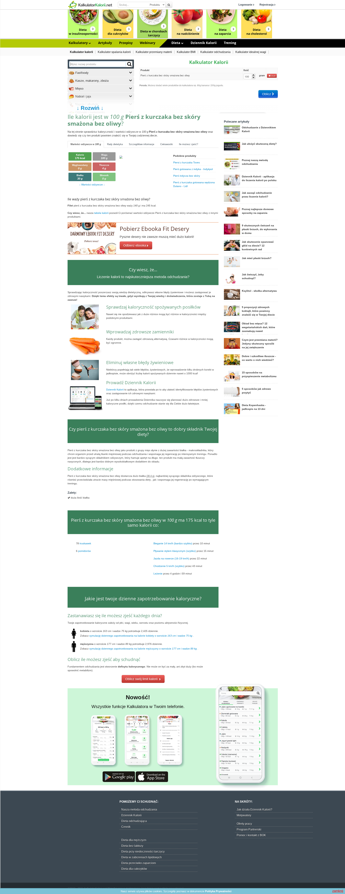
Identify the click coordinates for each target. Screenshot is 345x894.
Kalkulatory (79, 43)
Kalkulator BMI (186, 51)
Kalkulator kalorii (81, 51)
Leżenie (157, 573)
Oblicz (267, 94)
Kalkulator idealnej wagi (250, 51)
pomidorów (84, 551)
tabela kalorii (101, 212)
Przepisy (126, 43)
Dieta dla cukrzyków (134, 868)
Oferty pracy (244, 823)
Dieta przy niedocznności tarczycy (143, 851)
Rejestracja (266, 4)
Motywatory (244, 815)
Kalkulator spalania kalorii (114, 51)
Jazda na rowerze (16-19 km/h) (171, 558)
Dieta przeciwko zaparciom (138, 863)
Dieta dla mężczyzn (133, 840)
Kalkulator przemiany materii (154, 51)
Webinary (147, 43)
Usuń (273, 76)
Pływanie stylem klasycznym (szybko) (174, 551)
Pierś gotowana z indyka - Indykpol (193, 169)
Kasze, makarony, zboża (91, 80)
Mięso (78, 88)
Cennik (125, 826)
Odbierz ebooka (134, 245)
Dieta (176, 43)
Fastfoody (81, 72)
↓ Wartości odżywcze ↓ (92, 184)
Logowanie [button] (245, 4)
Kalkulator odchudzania (215, 51)
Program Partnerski (249, 829)
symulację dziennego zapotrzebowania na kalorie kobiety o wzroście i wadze (140, 635)
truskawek (85, 543)
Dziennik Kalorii (204, 43)
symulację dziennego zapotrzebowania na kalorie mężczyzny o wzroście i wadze (143, 648)
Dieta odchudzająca (134, 821)
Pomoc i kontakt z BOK (251, 835)
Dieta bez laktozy (132, 845)
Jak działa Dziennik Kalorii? (254, 809)
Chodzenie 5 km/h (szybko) (169, 566)
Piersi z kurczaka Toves (186, 162)
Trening (230, 43)
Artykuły (105, 43)
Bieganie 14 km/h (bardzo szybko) (172, 543)
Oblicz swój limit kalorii (141, 679)
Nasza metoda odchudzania (139, 809)
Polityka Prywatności (218, 891)
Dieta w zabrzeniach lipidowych (141, 857)
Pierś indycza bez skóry (186, 175)
